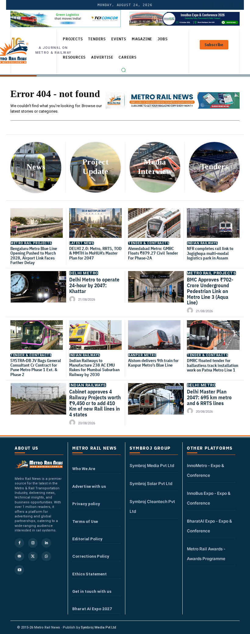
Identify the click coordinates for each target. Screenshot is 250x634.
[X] (33, 556)
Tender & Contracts (148, 243)
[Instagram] (33, 543)
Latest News (81, 243)
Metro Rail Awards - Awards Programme (206, 553)
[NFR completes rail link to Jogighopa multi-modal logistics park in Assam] (213, 226)
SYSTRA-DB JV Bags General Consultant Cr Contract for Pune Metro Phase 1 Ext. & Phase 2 (35, 367)
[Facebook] (236, 5)
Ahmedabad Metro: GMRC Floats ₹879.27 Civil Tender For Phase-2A (153, 253)
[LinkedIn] (207, 5)
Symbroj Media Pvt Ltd (152, 465)
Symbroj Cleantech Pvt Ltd (152, 506)
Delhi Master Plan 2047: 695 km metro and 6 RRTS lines (209, 397)
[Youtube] (226, 5)
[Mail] (19, 556)
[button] (123, 70)
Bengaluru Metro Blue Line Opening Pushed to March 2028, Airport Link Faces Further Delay (33, 255)
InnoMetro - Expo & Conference (205, 470)
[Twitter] (216, 5)
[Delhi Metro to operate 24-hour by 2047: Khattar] (38, 290)
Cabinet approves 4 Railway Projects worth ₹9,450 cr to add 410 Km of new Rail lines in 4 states (95, 403)
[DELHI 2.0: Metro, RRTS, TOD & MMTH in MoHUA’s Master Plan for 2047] (95, 226)
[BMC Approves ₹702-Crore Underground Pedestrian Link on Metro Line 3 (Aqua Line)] (156, 290)
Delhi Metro (83, 273)
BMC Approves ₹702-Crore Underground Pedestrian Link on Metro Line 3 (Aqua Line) (210, 291)
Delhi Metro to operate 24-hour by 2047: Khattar (94, 285)
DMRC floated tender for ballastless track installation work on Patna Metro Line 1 (212, 365)
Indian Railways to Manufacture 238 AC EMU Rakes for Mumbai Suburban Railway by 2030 (94, 367)
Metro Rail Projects (31, 243)
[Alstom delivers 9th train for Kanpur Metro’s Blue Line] (154, 338)
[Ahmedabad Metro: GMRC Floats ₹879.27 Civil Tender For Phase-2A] (154, 226)
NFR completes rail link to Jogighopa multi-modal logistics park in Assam (210, 253)
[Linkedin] (46, 543)
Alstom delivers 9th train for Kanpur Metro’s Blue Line (153, 363)
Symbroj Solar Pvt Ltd (151, 483)
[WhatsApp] (46, 556)
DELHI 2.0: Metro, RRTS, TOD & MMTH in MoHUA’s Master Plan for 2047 (95, 253)
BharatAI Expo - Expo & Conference (209, 526)
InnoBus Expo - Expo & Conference (208, 498)
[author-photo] (73, 299)
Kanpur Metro (142, 355)
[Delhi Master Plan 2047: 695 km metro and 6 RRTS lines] (156, 402)
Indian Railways (202, 243)
